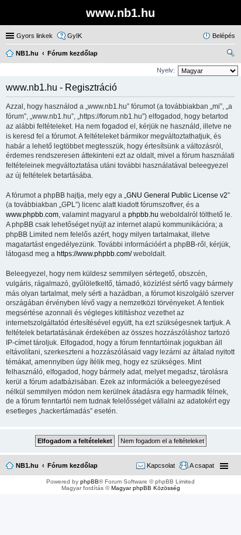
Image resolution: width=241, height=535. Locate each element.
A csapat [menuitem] (202, 465)
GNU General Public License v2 (177, 195)
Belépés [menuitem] (223, 35)
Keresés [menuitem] (230, 54)
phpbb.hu (143, 214)
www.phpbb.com (32, 214)
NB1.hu (27, 465)
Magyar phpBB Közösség (145, 488)
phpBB (89, 481)
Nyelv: (166, 70)
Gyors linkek (34, 35)
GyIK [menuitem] (74, 35)
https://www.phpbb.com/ (94, 254)
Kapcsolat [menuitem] (161, 465)
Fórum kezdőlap (72, 465)
